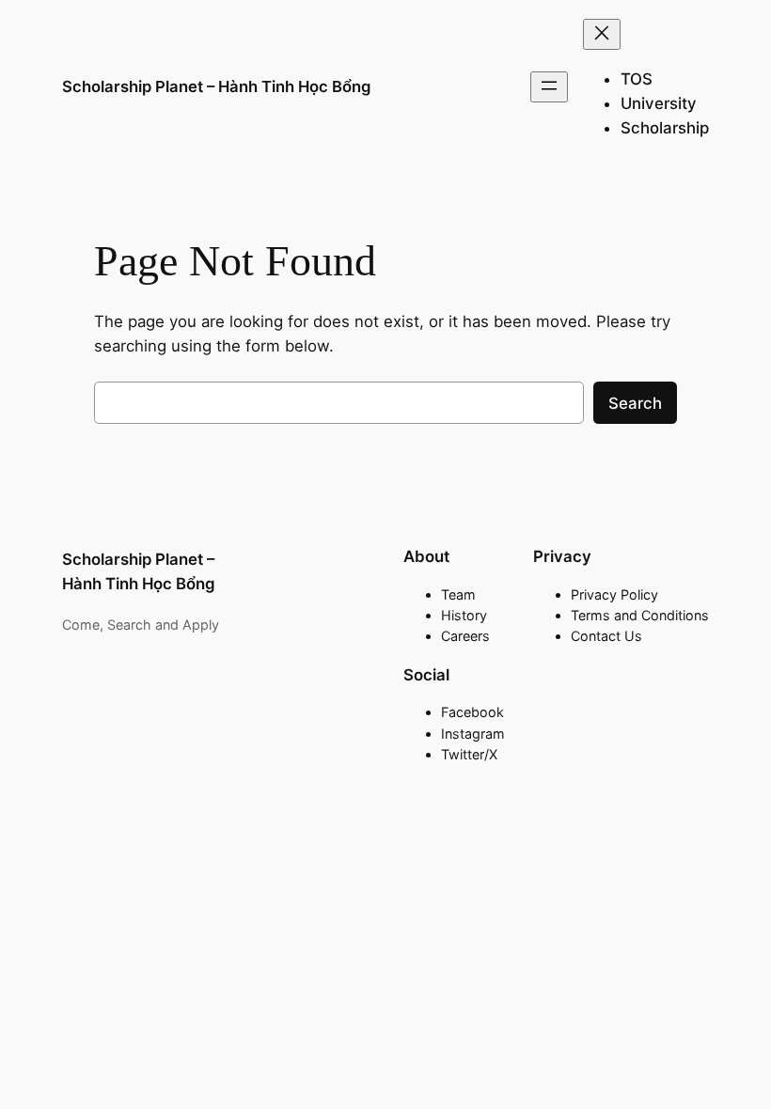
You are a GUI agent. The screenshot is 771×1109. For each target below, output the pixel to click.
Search (635, 403)
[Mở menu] (549, 86)
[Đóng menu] (602, 34)
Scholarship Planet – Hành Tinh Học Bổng (216, 86)
